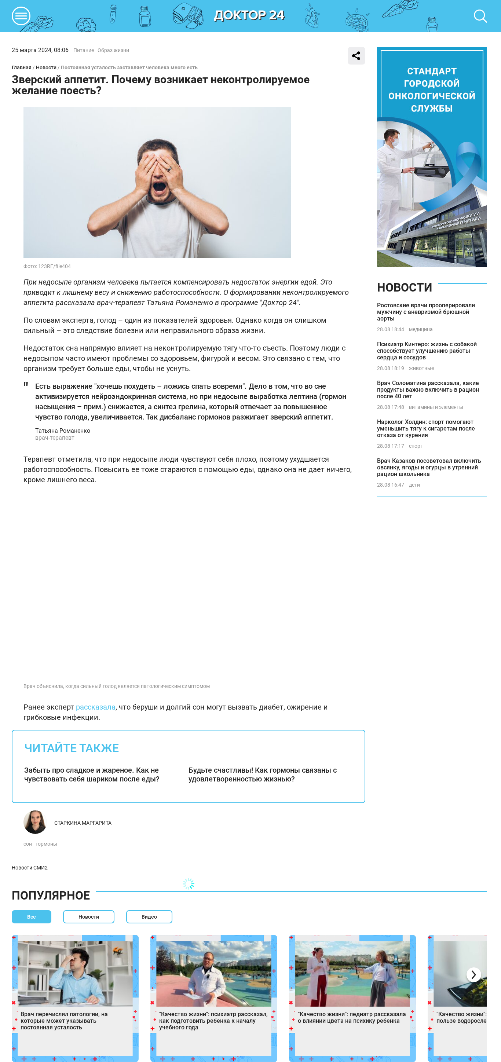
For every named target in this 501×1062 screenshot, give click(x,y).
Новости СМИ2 (30, 868)
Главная (22, 67)
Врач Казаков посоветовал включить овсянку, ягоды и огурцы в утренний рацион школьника (429, 467)
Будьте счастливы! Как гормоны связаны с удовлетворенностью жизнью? (263, 774)
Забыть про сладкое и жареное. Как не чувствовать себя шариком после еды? (92, 774)
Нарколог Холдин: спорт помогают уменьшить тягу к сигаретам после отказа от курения (426, 428)
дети (414, 485)
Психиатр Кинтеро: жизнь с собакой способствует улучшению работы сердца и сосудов (427, 351)
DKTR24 (249, 16)
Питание (83, 50)
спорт (416, 446)
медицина (421, 329)
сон (27, 843)
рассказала (96, 707)
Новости (46, 67)
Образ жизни (113, 50)
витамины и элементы (436, 407)
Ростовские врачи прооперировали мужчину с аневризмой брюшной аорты (426, 312)
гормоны (46, 843)
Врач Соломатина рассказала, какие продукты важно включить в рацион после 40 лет (428, 390)
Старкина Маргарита (82, 823)
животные (421, 368)
